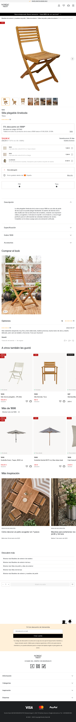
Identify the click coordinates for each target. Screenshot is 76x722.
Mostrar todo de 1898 (9, 412)
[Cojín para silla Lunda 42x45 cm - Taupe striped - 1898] (5, 148)
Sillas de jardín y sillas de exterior (48, 18)
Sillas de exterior (32, 18)
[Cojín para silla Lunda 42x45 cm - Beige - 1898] (5, 154)
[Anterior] (4, 59)
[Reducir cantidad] (3, 584)
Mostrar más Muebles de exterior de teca (16, 562)
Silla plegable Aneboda (66, 18)
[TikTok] (44, 666)
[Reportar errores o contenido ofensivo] (73, 340)
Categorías (6, 683)
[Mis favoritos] (63, 5)
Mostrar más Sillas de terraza (12, 570)
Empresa (5, 698)
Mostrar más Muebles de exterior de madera (17, 558)
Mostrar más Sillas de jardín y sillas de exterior (18, 566)
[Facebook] (32, 666)
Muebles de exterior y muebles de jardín (14, 18)
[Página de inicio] (5, 5)
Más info (70, 175)
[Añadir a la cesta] (30, 401)
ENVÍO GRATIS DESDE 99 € (39, 1)
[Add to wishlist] (26, 401)
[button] (6, 119)
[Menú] (73, 5)
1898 (71, 131)
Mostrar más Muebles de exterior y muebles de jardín (20, 573)
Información (6, 676)
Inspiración (6, 690)
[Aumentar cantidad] (8, 584)
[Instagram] (38, 666)
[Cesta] (68, 5)
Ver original (20, 340)
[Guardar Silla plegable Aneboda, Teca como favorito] (72, 584)
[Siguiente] (72, 59)
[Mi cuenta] (59, 5)
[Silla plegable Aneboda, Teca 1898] (38, 58)
